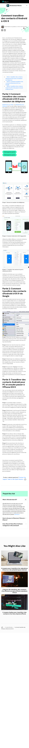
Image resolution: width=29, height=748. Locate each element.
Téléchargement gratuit (9, 152)
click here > (17, 514)
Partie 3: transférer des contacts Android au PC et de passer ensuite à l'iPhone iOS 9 (14, 88)
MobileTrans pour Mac (7, 104)
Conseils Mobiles (9, 627)
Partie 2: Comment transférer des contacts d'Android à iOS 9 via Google (14, 83)
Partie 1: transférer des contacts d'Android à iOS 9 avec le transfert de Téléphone (14, 78)
